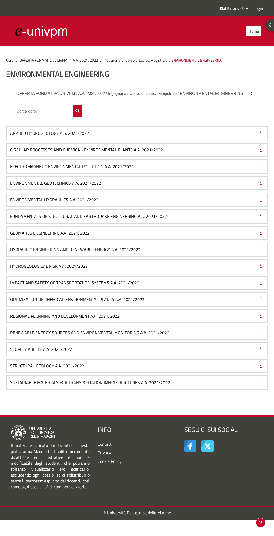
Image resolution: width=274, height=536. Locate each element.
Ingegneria (112, 60)
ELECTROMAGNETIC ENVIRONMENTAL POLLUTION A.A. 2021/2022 (72, 166)
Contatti (105, 444)
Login (258, 8)
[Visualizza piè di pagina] (260, 522)
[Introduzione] (262, 133)
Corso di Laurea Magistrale (146, 60)
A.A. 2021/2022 (85, 60)
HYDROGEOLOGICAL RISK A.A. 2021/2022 (49, 266)
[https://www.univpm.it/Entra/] (33, 432)
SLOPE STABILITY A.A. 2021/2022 (41, 349)
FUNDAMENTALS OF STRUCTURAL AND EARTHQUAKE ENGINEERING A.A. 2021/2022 (88, 216)
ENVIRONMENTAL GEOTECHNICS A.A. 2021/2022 (55, 183)
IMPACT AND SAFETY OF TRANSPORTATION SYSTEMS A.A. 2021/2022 (74, 283)
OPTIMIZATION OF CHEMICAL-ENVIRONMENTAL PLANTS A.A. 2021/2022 (77, 299)
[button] (234, 8)
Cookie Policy (109, 461)
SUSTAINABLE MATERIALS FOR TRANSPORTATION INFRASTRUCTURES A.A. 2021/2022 (90, 382)
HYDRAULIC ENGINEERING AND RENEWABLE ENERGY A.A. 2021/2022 (75, 249)
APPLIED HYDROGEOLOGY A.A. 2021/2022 (49, 133)
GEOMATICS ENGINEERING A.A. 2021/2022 (50, 233)
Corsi (10, 60)
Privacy (104, 452)
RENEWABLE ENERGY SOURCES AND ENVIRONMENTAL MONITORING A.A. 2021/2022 (89, 332)
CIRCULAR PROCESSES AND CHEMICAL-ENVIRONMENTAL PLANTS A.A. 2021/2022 (86, 150)
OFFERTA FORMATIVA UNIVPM (43, 60)
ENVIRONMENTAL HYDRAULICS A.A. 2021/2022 (54, 199)
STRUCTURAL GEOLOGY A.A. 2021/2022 (47, 366)
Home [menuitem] (253, 31)
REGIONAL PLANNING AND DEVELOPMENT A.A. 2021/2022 (65, 316)
